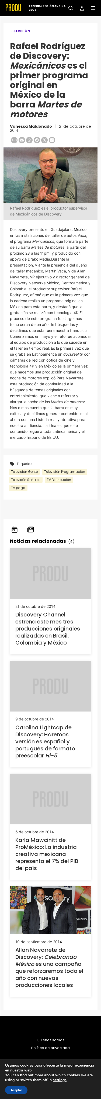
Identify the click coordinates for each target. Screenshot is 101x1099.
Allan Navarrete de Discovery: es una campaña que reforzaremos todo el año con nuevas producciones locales (49, 967)
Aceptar (16, 1090)
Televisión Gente (24, 471)
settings (60, 1080)
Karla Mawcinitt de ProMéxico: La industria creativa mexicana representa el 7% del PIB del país (46, 854)
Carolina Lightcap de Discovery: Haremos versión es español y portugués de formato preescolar (45, 741)
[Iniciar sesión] (80, 7)
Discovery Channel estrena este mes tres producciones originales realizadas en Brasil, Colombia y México (47, 628)
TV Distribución (59, 479)
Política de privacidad (50, 1048)
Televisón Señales (25, 479)
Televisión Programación (64, 471)
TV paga (18, 488)
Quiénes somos (50, 1040)
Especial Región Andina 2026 (47, 8)
